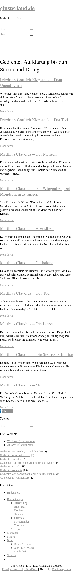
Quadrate (19, 518)
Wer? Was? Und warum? (21, 441)
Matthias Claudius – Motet (23, 385)
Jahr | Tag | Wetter (24, 547)
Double (18, 510)
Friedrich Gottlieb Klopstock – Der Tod (34, 119)
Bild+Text (19, 506)
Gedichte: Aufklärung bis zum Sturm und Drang (27, 462)
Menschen (13, 533)
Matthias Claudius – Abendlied (27, 228)
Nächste (8, 411)
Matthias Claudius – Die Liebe (26, 324)
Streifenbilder (21, 521)
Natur (10, 540)
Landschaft (20, 551)
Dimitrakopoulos (61, 569)
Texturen (19, 525)
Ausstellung (20, 503)
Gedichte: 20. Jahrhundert (14, 477)
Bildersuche (13, 492)
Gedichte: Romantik (11, 470)
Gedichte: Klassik (10, 466)
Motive (11, 536)
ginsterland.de (17, 8)
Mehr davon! (7, 111)
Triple (17, 529)
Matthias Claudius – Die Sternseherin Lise (36, 354)
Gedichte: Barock (10, 459)
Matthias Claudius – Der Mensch (28, 154)
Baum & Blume (23, 544)
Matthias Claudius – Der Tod (25, 293)
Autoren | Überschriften (20, 445)
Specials (11, 555)
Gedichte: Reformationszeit (15, 455)
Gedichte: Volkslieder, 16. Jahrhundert (21, 451)
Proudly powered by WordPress (20, 569)
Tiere (10, 559)
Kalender (19, 514)
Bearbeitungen (15, 499)
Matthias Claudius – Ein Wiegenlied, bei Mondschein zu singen (35, 191)
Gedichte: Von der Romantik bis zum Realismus (27, 474)
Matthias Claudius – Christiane (26, 262)
